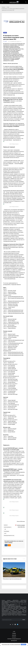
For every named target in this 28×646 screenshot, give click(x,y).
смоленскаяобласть (7, 527)
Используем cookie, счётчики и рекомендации (11, 644)
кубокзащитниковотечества (9, 535)
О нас (14, 631)
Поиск (23, 619)
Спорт (8, 7)
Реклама (14, 633)
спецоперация (6, 531)
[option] (14, 571)
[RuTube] (15, 624)
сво (5, 529)
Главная (3, 7)
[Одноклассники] (13, 624)
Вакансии (14, 635)
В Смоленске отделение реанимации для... (12, 578)
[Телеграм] (17, 624)
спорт (5, 533)
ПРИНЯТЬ (23, 644)
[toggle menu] (2, 2)
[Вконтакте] (10, 624)
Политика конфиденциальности (14, 638)
